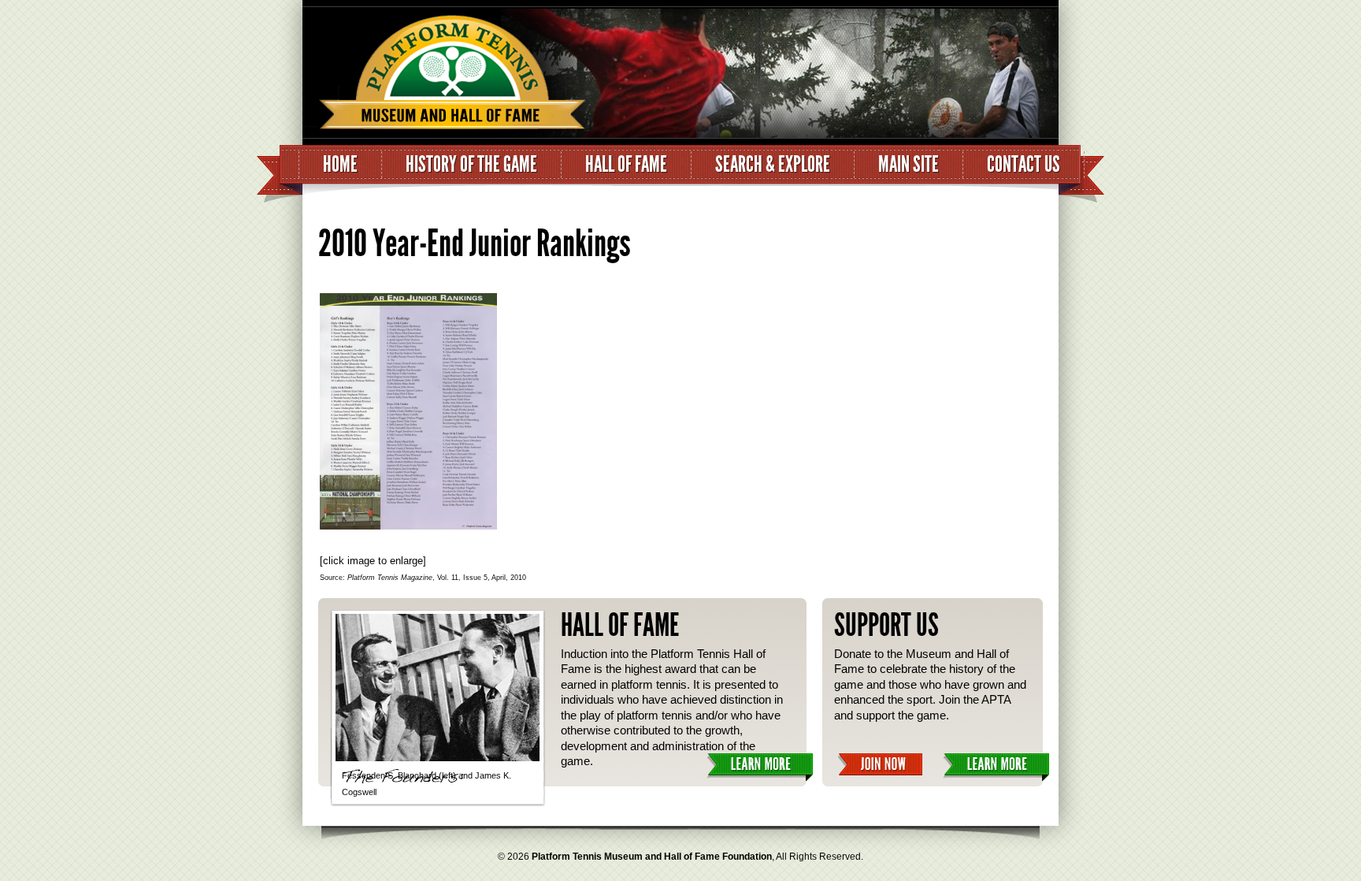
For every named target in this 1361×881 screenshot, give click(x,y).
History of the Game (471, 164)
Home (340, 164)
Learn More (760, 767)
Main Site (908, 164)
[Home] (444, 76)
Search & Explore (772, 164)
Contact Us (1023, 164)
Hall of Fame (626, 164)
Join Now (880, 764)
